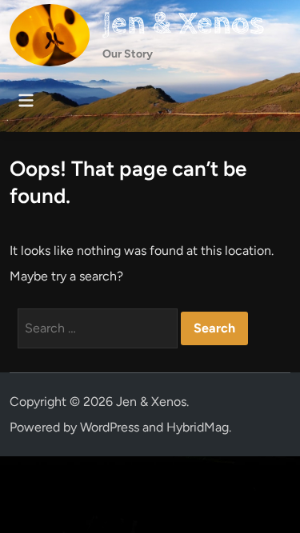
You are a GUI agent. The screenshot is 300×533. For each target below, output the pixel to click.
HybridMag (197, 427)
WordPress (109, 427)
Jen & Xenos (183, 23)
